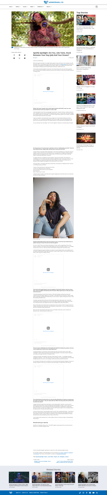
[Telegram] (90, 493)
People (55, 456)
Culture (66, 456)
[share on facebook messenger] (25, 58)
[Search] (97, 7)
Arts (59, 456)
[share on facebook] (14, 55)
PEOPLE (17, 6)
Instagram (70, 452)
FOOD (10, 6)
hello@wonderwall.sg (61, 453)
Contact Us (25, 492)
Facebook (37, 453)
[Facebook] (86, 493)
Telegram (66, 452)
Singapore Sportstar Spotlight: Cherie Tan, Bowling (42, 461)
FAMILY (31, 6)
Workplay (62, 456)
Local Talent (50, 456)
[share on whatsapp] (19, 58)
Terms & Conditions (34, 492)
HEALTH (48, 6)
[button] (11, 7)
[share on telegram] (14, 58)
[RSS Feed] (97, 493)
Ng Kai (35, 57)
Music (45, 456)
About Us (18, 492)
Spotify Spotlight (40, 456)
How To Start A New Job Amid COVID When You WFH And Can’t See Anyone (64, 461)
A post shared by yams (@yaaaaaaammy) (48, 287)
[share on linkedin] (19, 55)
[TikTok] (80, 493)
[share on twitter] (25, 55)
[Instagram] (83, 493)
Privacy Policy (43, 492)
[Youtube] (93, 493)
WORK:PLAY (40, 6)
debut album (63, 64)
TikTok (61, 452)
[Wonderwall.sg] (53, 2)
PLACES (24, 6)
